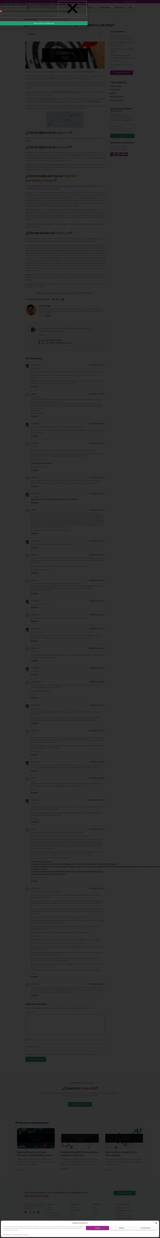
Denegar (121, 1228)
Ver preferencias (145, 1228)
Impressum (25, 1234)
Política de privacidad (17, 1234)
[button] (156, 1223)
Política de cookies (7, 1234)
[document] (80, 619)
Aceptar (97, 1228)
